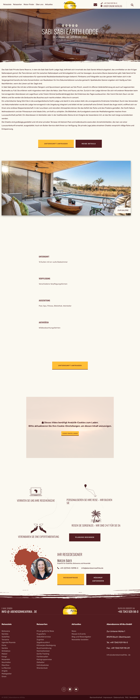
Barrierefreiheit (96, 697)
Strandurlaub (42, 668)
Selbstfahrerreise (44, 637)
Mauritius (5, 665)
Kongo (4, 657)
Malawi (4, 654)
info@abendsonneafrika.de (92, 568)
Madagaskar (7, 674)
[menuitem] (7, 4)
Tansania (5, 640)
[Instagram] (64, 689)
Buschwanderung (44, 648)
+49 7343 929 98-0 (128, 611)
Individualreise (43, 665)
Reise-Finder (29, 4)
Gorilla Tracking (43, 654)
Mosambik (6, 659)
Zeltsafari (40, 662)
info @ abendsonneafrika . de (19, 611)
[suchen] (132, 5)
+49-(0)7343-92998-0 (69, 568)
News (74, 631)
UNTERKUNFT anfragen (56, 144)
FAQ (126, 697)
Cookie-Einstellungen (70, 433)
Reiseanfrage (70, 578)
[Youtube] (76, 689)
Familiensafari (42, 657)
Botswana (6, 631)
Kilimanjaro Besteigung (46, 645)
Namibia (5, 634)
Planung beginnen (84, 537)
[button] (70, 188)
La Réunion (6, 668)
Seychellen (6, 662)
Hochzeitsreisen (43, 651)
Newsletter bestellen (80, 640)
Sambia (5, 648)
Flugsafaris (41, 634)
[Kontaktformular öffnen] (95, 4)
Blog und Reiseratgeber (81, 637)
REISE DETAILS (89, 144)
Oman (4, 676)
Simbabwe (6, 651)
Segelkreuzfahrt (43, 642)
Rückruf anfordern (98, 579)
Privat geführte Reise (45, 631)
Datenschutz (119, 697)
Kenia (4, 645)
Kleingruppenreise (44, 659)
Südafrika (6, 637)
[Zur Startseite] (70, 5)
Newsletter (134, 697)
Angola (4, 671)
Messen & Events (79, 634)
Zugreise (40, 640)
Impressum (107, 697)
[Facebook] (70, 689)
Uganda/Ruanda (8, 642)
